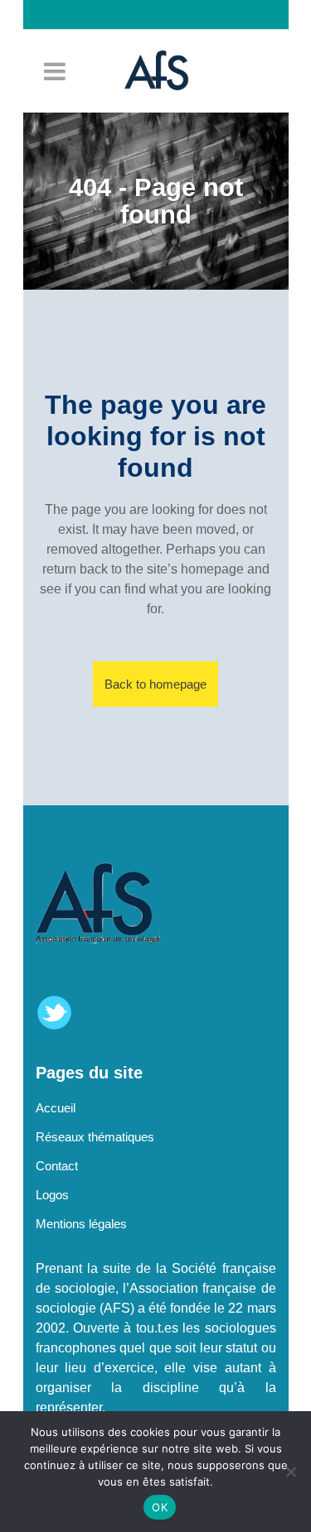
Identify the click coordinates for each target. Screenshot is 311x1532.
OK (160, 1507)
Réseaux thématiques (95, 1137)
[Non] (290, 1471)
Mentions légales (81, 1224)
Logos (52, 1195)
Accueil (55, 1108)
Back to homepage (155, 684)
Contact (57, 1166)
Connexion (164, 43)
